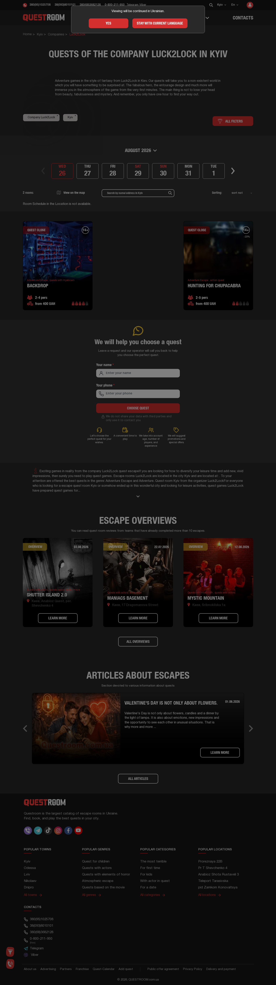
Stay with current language (160, 23)
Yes (108, 23)
